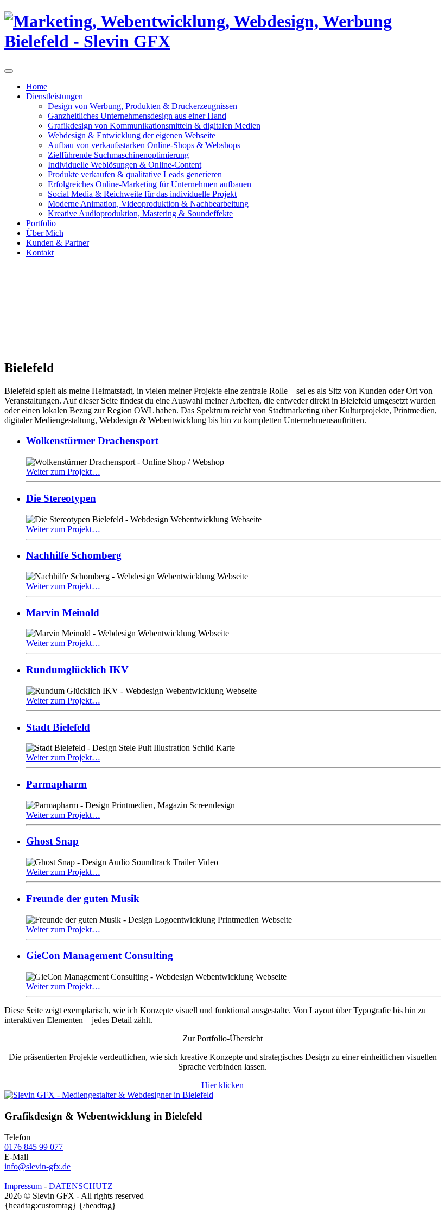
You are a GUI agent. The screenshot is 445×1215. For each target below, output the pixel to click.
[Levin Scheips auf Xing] (14, 1176)
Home (36, 86)
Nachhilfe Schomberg (74, 555)
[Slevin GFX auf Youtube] (10, 1176)
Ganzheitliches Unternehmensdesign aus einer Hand (137, 115)
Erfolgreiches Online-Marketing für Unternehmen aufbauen (149, 184)
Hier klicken (222, 1085)
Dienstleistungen (54, 96)
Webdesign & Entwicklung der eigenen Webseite (131, 135)
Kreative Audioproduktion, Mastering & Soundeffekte (140, 213)
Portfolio (41, 223)
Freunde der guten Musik (82, 898)
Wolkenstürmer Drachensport (92, 440)
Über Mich (44, 233)
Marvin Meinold (62, 612)
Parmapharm (56, 784)
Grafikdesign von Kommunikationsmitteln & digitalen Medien (154, 125)
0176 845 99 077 (33, 1147)
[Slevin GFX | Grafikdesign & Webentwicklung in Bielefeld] (222, 41)
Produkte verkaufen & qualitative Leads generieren (135, 174)
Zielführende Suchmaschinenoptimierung (118, 154)
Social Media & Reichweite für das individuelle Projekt (142, 194)
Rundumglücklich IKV (77, 669)
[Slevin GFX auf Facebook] (5, 1176)
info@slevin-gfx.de (37, 1166)
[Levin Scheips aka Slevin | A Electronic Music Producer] (18, 1176)
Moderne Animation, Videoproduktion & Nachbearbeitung (148, 203)
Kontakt (40, 252)
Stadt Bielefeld (58, 727)
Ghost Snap (52, 841)
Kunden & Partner (57, 242)
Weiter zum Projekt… (63, 471)
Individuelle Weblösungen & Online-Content (124, 164)
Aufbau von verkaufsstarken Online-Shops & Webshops (144, 145)
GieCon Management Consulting (99, 955)
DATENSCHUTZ (81, 1186)
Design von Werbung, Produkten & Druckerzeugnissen (142, 106)
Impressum (23, 1186)
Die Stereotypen (61, 498)
